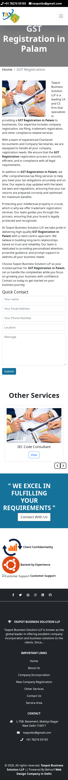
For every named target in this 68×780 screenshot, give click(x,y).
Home (7, 69)
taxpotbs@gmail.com (47, 3)
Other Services (34, 689)
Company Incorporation (34, 675)
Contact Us (34, 696)
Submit (9, 371)
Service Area (34, 703)
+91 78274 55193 (14, 3)
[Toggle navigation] (61, 16)
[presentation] (57, 465)
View (35, 455)
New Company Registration (34, 682)
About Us (34, 668)
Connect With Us (34, 517)
